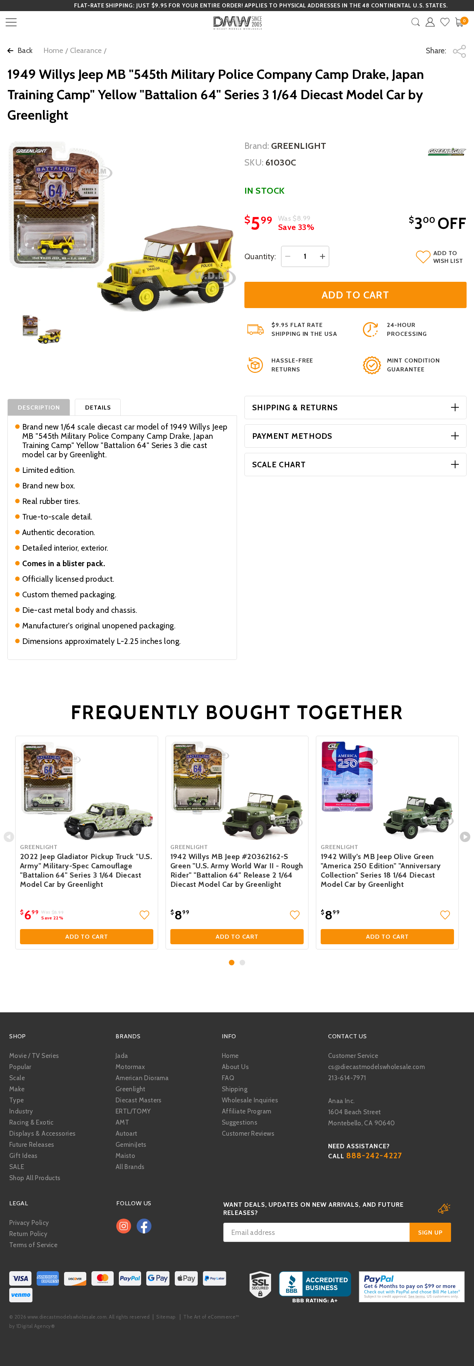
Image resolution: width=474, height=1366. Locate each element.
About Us (235, 1067)
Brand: (256, 145)
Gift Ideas (23, 1155)
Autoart (126, 1133)
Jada (122, 1055)
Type (16, 1100)
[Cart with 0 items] (459, 22)
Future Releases (31, 1144)
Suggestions (239, 1122)
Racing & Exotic (31, 1122)
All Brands (130, 1166)
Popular (20, 1067)
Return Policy (28, 1234)
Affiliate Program (246, 1111)
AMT (122, 1122)
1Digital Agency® (35, 1326)
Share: (437, 50)
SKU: (254, 162)
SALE (16, 1166)
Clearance (85, 50)
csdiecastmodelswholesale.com (376, 1067)
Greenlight (131, 1089)
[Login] (430, 22)
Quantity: (260, 256)
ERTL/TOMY (133, 1111)
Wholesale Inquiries (250, 1100)
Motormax (130, 1067)
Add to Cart (86, 936)
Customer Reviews (248, 1133)
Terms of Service (33, 1245)
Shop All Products (34, 1178)
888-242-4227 (374, 1155)
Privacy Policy (29, 1222)
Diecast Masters (139, 1100)
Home (53, 50)
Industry (21, 1111)
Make (17, 1089)
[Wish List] (445, 22)
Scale (17, 1078)
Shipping (234, 1089)
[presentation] (9, 837)
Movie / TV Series (34, 1055)
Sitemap (166, 1317)
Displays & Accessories (42, 1133)
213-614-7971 (347, 1078)
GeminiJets (131, 1144)
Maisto (125, 1155)
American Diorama (142, 1078)
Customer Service (353, 1055)
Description (39, 407)
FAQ (228, 1078)
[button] (231, 962)
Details (98, 407)
